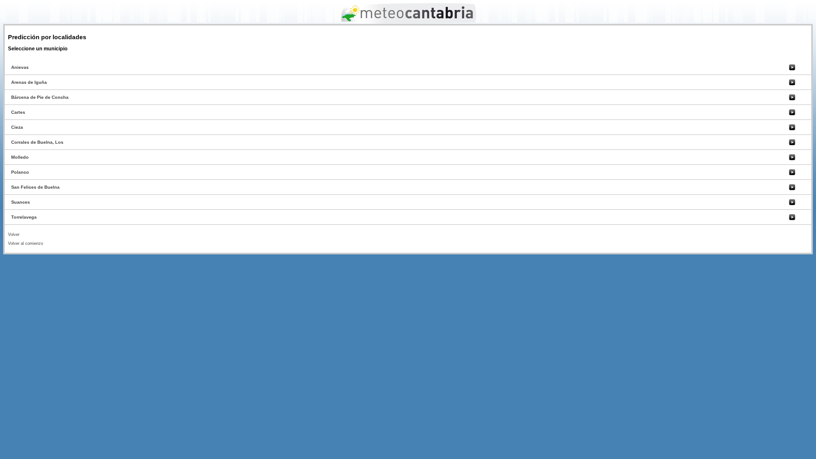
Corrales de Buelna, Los (37, 142)
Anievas (20, 67)
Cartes (18, 112)
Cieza (17, 127)
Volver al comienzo (25, 243)
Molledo (20, 157)
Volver (13, 234)
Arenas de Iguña (29, 82)
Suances (20, 202)
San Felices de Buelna (35, 187)
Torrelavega (24, 217)
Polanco (20, 172)
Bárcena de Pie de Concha (40, 97)
